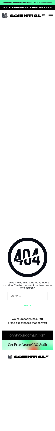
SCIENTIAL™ (27, 16)
